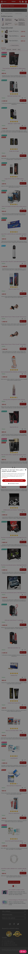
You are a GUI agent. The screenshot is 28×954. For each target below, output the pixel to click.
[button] (14, 483)
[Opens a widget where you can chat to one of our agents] (23, 951)
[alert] (14, 477)
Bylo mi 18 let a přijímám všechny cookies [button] (14, 480)
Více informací (4, 477)
